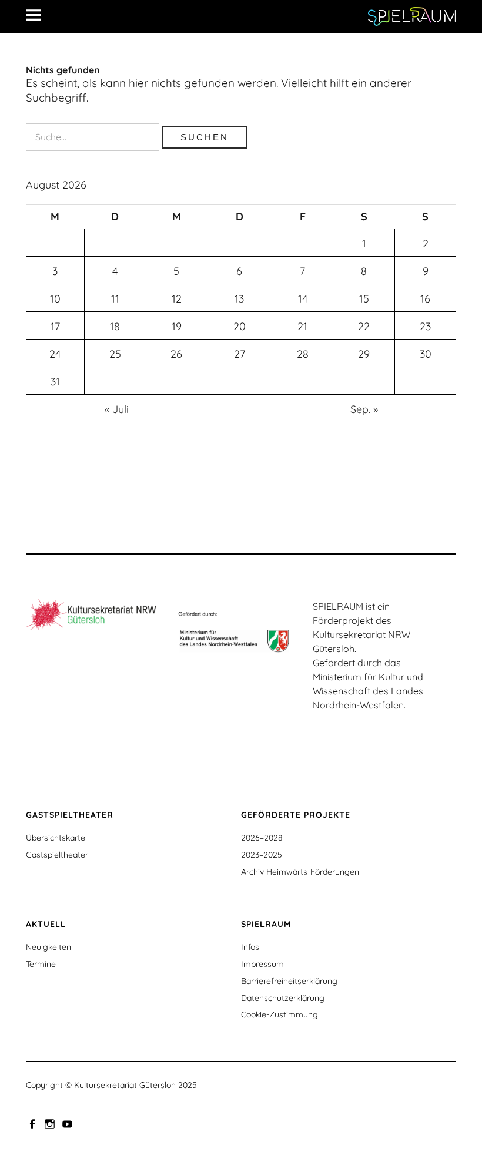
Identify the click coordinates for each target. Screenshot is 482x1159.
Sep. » (364, 409)
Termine (41, 964)
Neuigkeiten (48, 947)
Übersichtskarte (55, 837)
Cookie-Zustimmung (279, 1014)
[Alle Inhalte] (37, 14)
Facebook (33, 1123)
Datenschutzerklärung (282, 998)
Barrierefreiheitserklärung (289, 981)
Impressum (262, 964)
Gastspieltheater (57, 854)
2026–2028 (262, 837)
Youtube (69, 1123)
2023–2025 (261, 854)
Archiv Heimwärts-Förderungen (300, 871)
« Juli (117, 409)
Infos (250, 947)
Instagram (51, 1123)
